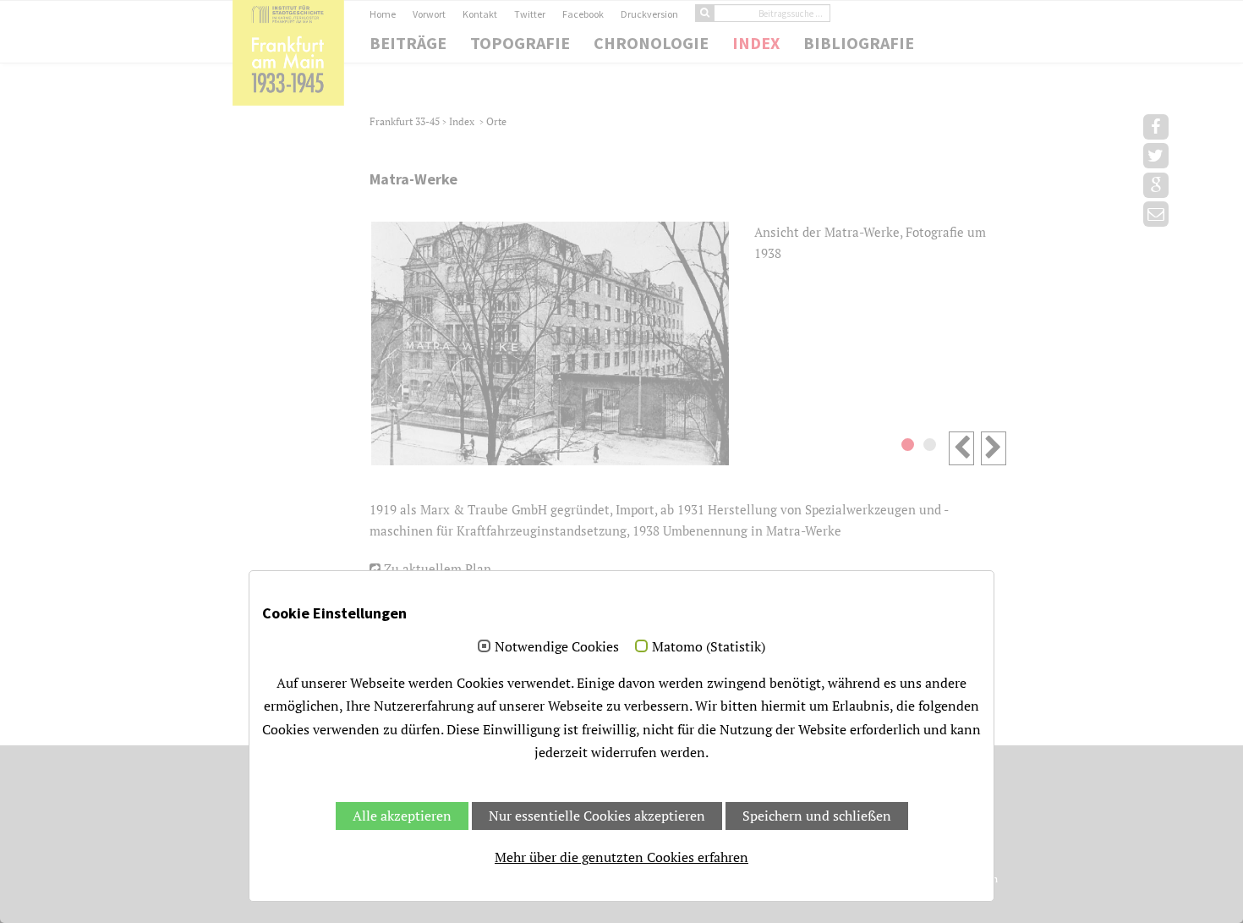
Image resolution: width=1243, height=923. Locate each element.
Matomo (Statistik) (708, 647)
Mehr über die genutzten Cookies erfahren (621, 857)
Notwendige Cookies (557, 647)
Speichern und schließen (816, 815)
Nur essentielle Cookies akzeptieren (597, 815)
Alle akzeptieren (402, 815)
